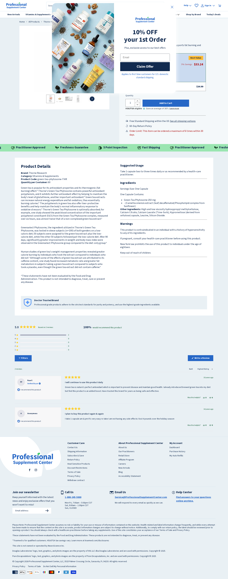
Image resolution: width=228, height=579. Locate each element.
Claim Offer (145, 66)
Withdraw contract (76, 480)
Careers (122, 464)
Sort (191, 369)
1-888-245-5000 (73, 497)
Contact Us (72, 447)
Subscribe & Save (75, 455)
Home (22, 22)
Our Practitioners (126, 451)
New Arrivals (124, 468)
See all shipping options (183, 121)
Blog (120, 472)
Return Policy (73, 459)
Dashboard (175, 447)
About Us (122, 447)
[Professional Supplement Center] (16, 5)
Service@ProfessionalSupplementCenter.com (141, 497)
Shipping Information (77, 451)
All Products (34, 22)
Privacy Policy (73, 476)
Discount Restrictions (77, 468)
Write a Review (203, 358)
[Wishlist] (196, 5)
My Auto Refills (176, 455)
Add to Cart (165, 103)
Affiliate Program (126, 459)
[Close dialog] (172, 7)
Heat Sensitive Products (78, 464)
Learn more (174, 108)
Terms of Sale (73, 472)
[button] (42, 335)
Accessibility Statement (129, 476)
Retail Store (124, 455)
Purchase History (177, 451)
